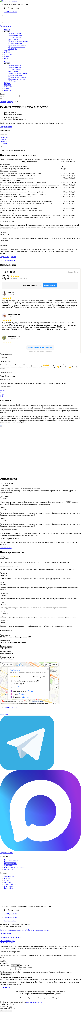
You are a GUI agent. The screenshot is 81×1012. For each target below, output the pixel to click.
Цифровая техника (15, 35)
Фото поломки (5, 965)
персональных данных (34, 1002)
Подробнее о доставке (8, 257)
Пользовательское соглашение (11, 937)
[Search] (1, 98)
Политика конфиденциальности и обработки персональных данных (24, 930)
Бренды (10, 102)
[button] (6, 354)
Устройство (4, 1006)
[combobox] (10, 96)
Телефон (3, 963)
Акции (6, 56)
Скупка (7, 51)
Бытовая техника (14, 33)
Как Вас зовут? (5, 1004)
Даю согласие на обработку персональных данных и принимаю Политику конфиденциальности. (37, 972)
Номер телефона (6, 1008)
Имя (1, 961)
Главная (7, 30)
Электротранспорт (15, 43)
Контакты (7, 58)
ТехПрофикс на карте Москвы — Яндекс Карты (40, 351)
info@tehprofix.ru (6, 659)
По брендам (12, 49)
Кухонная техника (15, 37)
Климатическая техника (17, 45)
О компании (8, 54)
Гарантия (7, 52)
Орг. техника (13, 39)
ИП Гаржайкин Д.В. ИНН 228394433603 (7, 942)
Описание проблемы (7, 970)
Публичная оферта (6, 933)
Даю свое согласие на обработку (23, 1002)
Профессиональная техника (18, 41)
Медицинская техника (16, 47)
